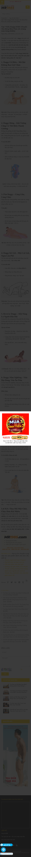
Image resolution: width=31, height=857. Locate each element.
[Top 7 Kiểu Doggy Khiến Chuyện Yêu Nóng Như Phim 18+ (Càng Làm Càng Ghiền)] (6, 853)
